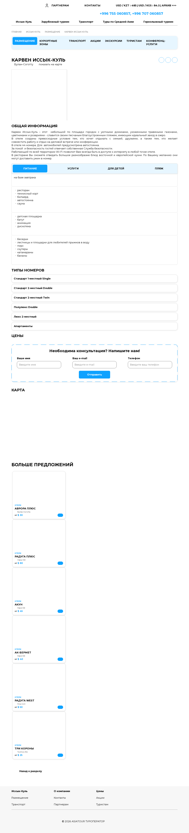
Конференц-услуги (155, 42)
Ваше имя (23, 358)
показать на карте (50, 64)
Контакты (92, 5)
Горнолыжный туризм (158, 21)
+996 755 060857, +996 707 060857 (131, 13)
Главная (16, 32)
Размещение (52, 32)
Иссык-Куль (24, 21)
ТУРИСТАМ (134, 40)
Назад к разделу (30, 771)
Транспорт (86, 21)
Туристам (102, 804)
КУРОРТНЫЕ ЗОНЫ (48, 42)
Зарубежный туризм (55, 21)
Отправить (94, 374)
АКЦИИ (95, 40)
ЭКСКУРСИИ (113, 40)
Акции (100, 797)
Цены (100, 791)
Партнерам (60, 5)
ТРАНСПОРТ (77, 40)
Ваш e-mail (79, 358)
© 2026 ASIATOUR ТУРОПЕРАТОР (83, 821)
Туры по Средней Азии (118, 21)
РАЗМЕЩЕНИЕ (25, 40)
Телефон (134, 358)
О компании (62, 791)
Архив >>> (146, 5)
